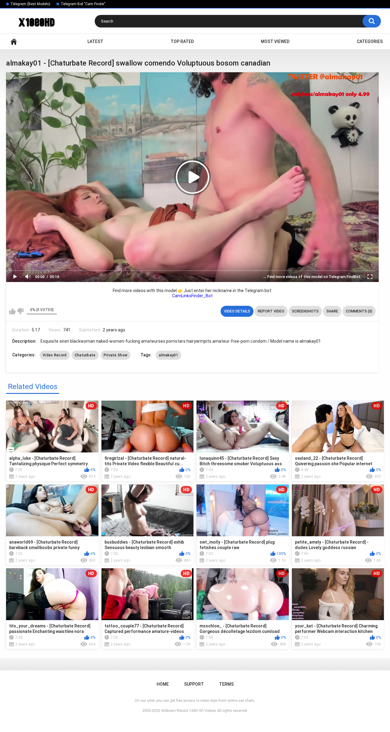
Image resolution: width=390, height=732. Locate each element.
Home (13, 41)
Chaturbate (85, 355)
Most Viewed (275, 41)
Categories (370, 41)
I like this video (12, 311)
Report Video (271, 311)
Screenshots (305, 311)
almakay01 (168, 355)
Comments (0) (359, 311)
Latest (95, 41)
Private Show (116, 355)
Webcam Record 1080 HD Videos (188, 711)
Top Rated (182, 41)
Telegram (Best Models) (30, 4)
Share (332, 311)
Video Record (55, 355)
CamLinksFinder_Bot (192, 295)
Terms (226, 684)
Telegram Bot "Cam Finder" (83, 4)
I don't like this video (20, 311)
